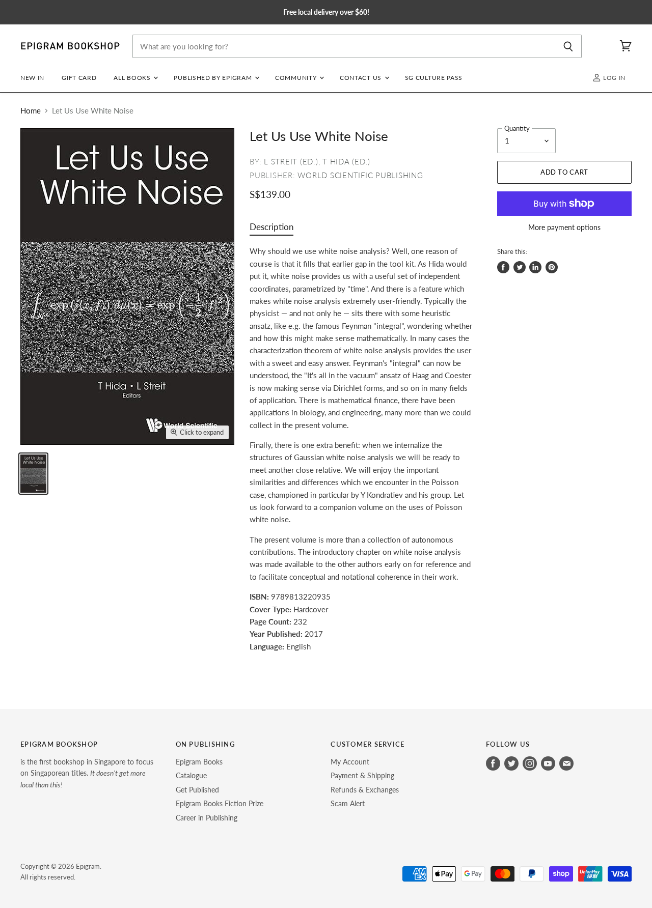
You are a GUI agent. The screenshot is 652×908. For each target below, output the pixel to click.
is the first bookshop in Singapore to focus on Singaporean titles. (86, 773)
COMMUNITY (296, 77)
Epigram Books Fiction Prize (219, 803)
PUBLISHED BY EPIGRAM (214, 77)
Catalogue (191, 775)
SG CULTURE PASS (434, 77)
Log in (613, 77)
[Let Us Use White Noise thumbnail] (33, 473)
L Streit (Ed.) (291, 161)
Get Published (197, 789)
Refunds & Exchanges (365, 789)
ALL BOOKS (133, 77)
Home (30, 110)
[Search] (568, 46)
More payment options (564, 227)
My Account (350, 761)
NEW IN (32, 77)
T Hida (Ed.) (346, 161)
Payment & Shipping (362, 775)
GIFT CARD (79, 77)
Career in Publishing (206, 817)
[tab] (271, 229)
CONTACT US (362, 77)
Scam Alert (348, 803)
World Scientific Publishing (360, 175)
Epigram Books (199, 761)
